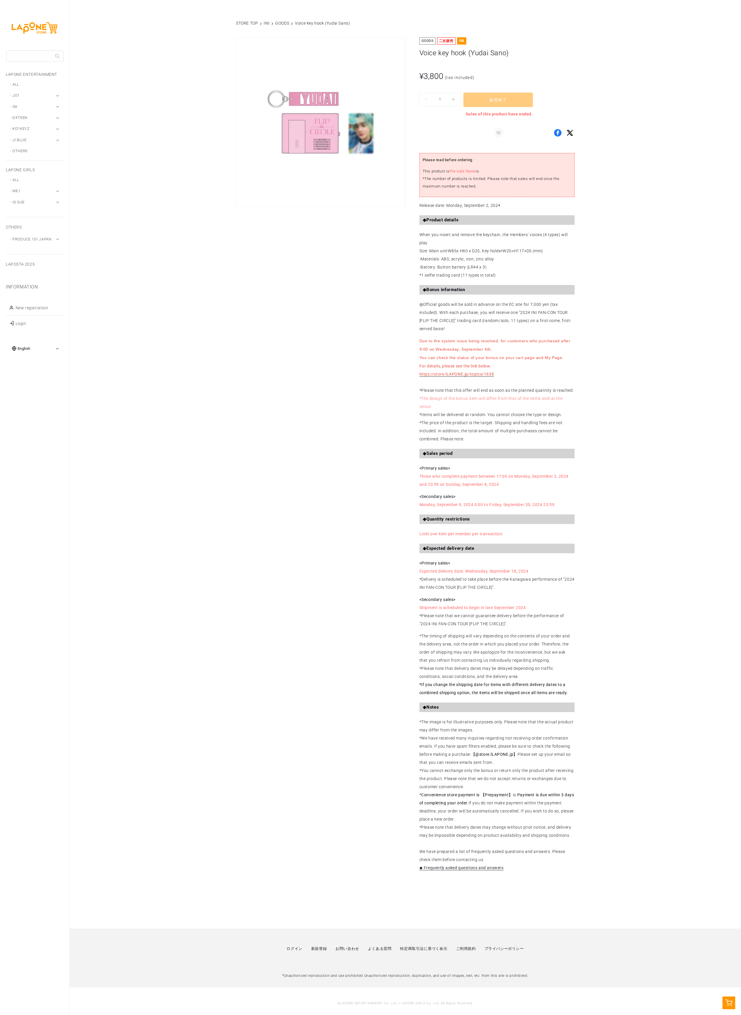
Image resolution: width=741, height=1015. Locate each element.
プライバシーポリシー (504, 948)
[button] (499, 132)
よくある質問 (380, 948)
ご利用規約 (466, 948)
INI (266, 23)
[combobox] (35, 56)
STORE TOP (247, 23)
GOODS (282, 23)
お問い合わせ (347, 948)
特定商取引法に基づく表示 (423, 948)
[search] (57, 56)
